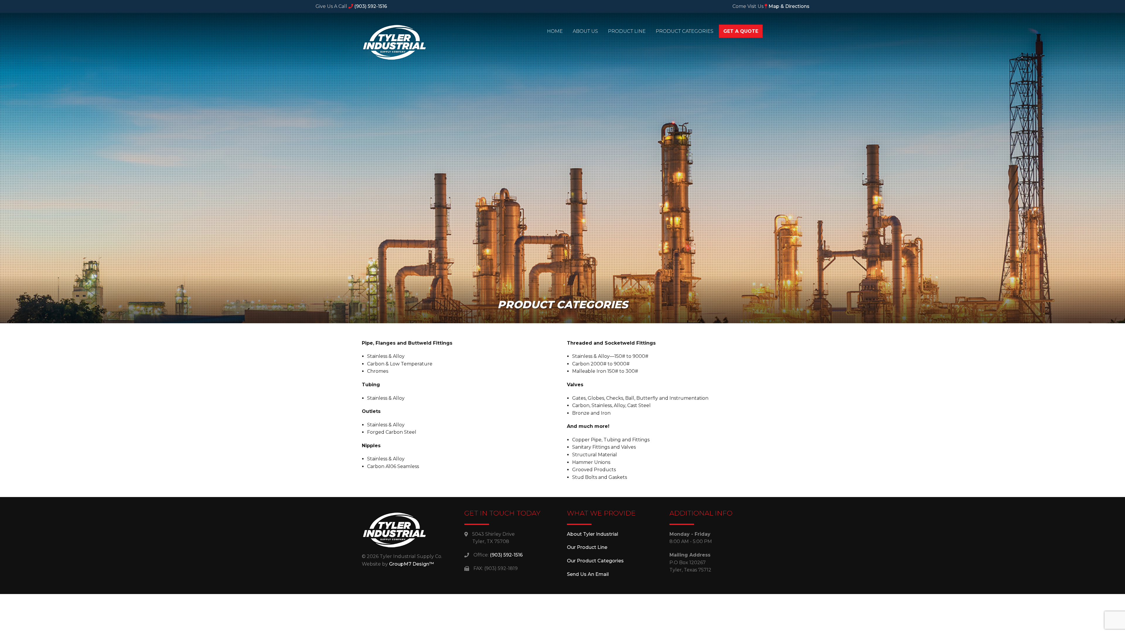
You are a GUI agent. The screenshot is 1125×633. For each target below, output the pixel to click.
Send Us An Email (588, 574)
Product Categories (684, 31)
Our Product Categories (595, 561)
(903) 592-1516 (370, 6)
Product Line (627, 31)
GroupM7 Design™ (411, 564)
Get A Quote (740, 31)
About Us (585, 31)
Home (555, 31)
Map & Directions (788, 6)
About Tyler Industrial (592, 534)
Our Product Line (587, 547)
